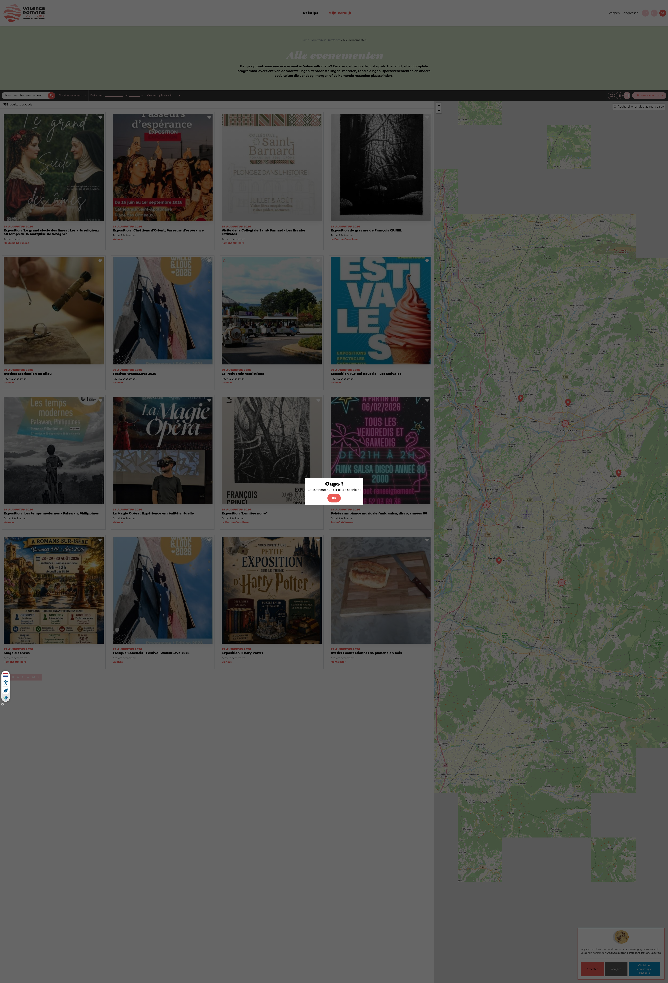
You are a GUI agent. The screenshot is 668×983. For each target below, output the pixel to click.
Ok (334, 498)
